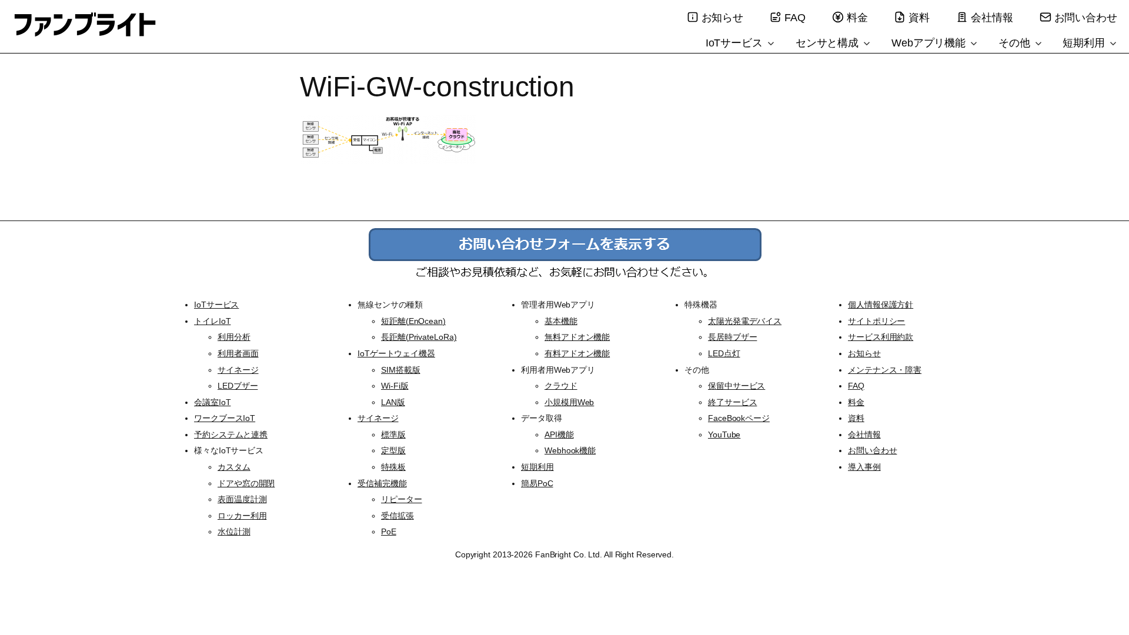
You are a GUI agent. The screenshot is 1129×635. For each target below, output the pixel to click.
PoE (388, 531)
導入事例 (864, 467)
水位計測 (234, 531)
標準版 (393, 434)
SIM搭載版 (400, 370)
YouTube (724, 434)
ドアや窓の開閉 (246, 483)
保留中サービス (736, 385)
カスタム (234, 467)
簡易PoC (537, 483)
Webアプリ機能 (929, 43)
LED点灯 (724, 353)
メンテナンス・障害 (884, 370)
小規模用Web (569, 402)
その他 (1015, 43)
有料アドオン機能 (577, 353)
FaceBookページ (739, 418)
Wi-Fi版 (394, 385)
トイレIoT (212, 321)
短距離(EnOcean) (413, 321)
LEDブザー (238, 385)
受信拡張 (397, 515)
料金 (857, 18)
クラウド (561, 385)
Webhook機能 (570, 450)
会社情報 (992, 18)
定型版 (393, 450)
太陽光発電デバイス (744, 321)
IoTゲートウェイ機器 (396, 353)
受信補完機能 (382, 483)
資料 (919, 18)
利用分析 (234, 337)
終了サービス (732, 402)
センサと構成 (828, 43)
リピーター (401, 499)
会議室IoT (212, 402)
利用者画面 (238, 353)
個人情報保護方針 (880, 304)
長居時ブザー (732, 337)
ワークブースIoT (224, 418)
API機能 (559, 434)
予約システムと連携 (231, 434)
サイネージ (238, 370)
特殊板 (393, 467)
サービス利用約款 (880, 337)
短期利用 (1085, 43)
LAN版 (393, 402)
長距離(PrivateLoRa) (418, 337)
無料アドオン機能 (577, 337)
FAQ (795, 18)
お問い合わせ (1085, 18)
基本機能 (561, 321)
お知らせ (723, 18)
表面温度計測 (242, 499)
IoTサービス (736, 43)
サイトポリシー (876, 321)
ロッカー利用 (242, 515)
